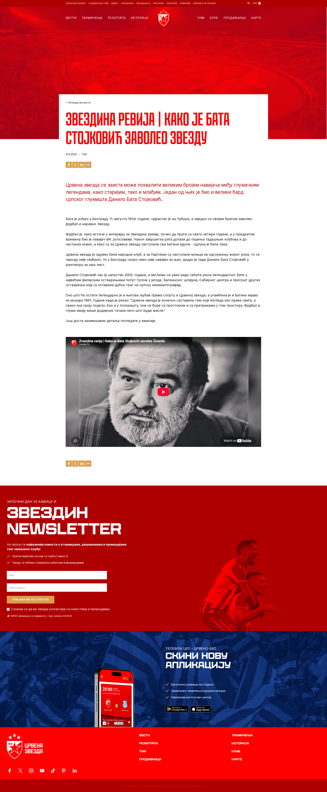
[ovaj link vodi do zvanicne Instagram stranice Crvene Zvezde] (31, 770)
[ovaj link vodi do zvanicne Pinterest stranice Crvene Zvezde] (63, 770)
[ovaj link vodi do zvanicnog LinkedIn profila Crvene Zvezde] (74, 770)
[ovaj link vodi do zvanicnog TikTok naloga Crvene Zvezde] (53, 770)
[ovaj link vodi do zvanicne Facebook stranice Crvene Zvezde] (9, 770)
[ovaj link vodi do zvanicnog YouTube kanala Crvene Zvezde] (42, 770)
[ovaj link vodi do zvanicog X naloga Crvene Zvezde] (20, 770)
